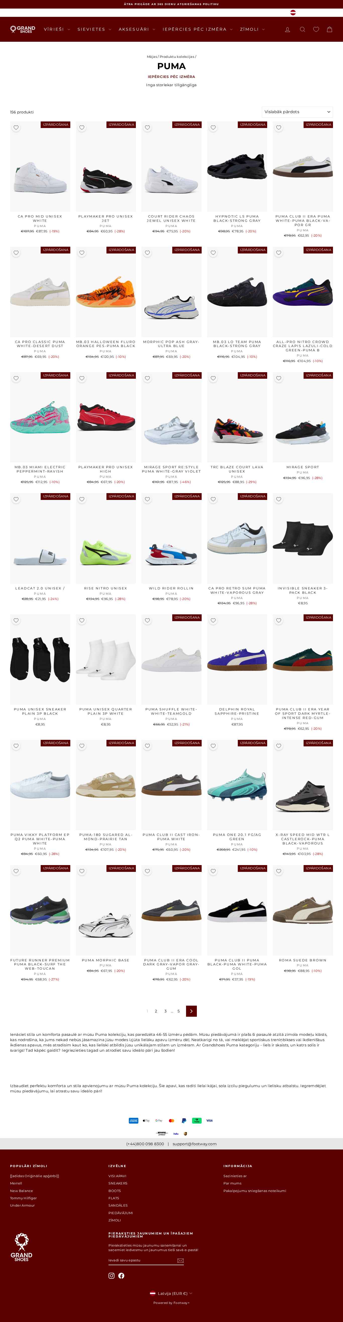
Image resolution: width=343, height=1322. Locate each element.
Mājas (152, 57)
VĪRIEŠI (55, 29)
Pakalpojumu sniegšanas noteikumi (254, 1191)
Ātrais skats (40, 206)
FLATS (113, 1198)
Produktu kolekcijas (177, 57)
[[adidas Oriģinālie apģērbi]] (34, 1176)
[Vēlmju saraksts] (316, 29)
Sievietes (92, 29)
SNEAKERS (117, 1183)
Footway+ (182, 1303)
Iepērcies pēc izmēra (196, 29)
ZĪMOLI (250, 29)
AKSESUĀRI (135, 29)
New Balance (21, 1191)
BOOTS (114, 1191)
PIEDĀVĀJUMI (120, 1213)
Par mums (232, 1183)
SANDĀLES (118, 1205)
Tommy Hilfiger (23, 1198)
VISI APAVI (117, 1176)
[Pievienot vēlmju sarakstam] (16, 127)
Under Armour (22, 1205)
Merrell (16, 1183)
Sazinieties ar (235, 1176)
